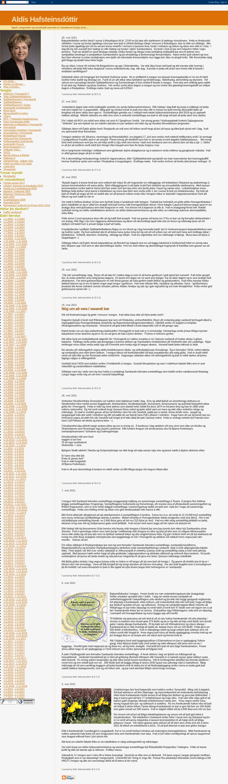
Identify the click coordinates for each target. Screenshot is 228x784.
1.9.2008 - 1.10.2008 (14, 370)
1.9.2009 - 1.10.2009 (14, 403)
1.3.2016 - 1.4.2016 (14, 613)
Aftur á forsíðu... (11, 87)
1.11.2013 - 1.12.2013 (15, 543)
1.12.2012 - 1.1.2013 (14, 512)
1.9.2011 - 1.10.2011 (14, 470)
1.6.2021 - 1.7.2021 (14, 694)
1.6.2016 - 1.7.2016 (14, 622)
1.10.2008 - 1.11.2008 (15, 373)
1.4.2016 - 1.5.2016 (14, 616)
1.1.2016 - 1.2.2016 (14, 608)
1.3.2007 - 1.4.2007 (14, 319)
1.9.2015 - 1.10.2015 (14, 596)
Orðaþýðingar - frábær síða (18, 161)
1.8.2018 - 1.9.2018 (14, 683)
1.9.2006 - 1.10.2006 (14, 303)
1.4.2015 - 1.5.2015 (14, 585)
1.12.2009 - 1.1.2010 (14, 412)
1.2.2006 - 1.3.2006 (14, 283)
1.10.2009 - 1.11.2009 (15, 406)
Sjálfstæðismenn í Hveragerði (19, 99)
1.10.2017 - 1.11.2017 (15, 661)
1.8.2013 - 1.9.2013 (14, 535)
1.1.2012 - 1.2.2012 (14, 482)
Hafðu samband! (12, 212)
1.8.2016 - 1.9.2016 (14, 627)
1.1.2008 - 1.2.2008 (14, 347)
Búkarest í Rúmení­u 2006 (17, 194)
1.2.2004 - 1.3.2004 (14, 222)
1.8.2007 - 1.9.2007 (14, 333)
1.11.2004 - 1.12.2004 (15, 244)
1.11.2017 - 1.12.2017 (15, 663)
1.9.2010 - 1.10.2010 (14, 437)
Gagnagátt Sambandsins (17, 107)
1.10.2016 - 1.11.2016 (15, 633)
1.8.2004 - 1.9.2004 (14, 236)
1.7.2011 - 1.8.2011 (13, 465)
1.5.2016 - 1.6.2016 (14, 619)
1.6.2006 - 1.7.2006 (14, 294)
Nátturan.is (9, 158)
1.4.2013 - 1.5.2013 (14, 524)
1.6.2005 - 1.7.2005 (14, 261)
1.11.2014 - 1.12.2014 (15, 571)
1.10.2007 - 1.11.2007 (15, 339)
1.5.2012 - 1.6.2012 (14, 493)
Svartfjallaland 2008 (14, 199)
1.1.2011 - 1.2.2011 (13, 448)
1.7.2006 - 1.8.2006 (14, 297)
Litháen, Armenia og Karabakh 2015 (23, 185)
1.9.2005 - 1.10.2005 (14, 269)
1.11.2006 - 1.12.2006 (15, 308)
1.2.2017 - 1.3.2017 (14, 644)
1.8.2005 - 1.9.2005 (14, 266)
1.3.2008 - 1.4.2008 (14, 353)
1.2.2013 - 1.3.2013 (14, 518)
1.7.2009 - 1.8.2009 (14, 398)
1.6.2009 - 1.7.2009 (14, 395)
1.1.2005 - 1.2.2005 (14, 249)
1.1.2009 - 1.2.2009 (14, 381)
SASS (6, 152)
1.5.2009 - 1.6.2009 (14, 392)
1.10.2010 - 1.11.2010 (15, 440)
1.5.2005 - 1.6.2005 (14, 258)
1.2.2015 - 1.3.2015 (14, 580)
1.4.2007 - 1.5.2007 (14, 322)
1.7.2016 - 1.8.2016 (14, 624)
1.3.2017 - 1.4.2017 (14, 647)
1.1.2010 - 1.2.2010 (14, 415)
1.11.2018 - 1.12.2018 (15, 686)
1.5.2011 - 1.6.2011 (13, 459)
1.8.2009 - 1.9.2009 (14, 401)
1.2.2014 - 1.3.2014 (14, 552)
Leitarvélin (9, 166)
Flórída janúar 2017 (14, 183)
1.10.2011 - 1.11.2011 (15, 473)
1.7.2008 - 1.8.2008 (14, 364)
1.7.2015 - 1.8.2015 (14, 591)
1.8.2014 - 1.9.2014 (14, 563)
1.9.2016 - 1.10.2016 (14, 630)
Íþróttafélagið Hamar (14, 135)
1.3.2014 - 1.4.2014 (14, 554)
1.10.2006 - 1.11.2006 (15, 305)
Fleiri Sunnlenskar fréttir (16, 121)
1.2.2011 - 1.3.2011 (13, 451)
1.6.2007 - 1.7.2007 (14, 328)
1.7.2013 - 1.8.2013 (14, 532)
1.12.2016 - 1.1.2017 (14, 638)
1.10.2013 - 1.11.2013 (15, 540)
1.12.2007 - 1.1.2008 (14, 345)
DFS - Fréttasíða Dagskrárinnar (20, 119)
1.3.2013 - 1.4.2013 (14, 521)
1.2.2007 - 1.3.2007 (14, 317)
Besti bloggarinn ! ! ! (14, 147)
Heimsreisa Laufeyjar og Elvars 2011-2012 (26, 205)
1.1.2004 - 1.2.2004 (14, 219)
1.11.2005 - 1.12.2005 (15, 275)
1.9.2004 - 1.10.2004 (14, 238)
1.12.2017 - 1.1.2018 (14, 666)
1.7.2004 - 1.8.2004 (14, 233)
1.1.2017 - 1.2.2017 (14, 641)
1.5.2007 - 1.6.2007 (14, 325)
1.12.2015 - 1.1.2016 (14, 605)
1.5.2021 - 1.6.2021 (14, 691)
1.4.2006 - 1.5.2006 (14, 289)
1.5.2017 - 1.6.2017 (14, 649)
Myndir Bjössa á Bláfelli (16, 155)
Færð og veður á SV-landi (17, 163)
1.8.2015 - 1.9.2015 (14, 594)
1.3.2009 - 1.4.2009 (14, 387)
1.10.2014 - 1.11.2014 (15, 568)
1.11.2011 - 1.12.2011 (15, 476)
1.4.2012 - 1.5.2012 (14, 490)
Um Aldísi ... (9, 81)
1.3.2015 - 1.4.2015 (14, 582)
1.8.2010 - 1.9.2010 (14, 434)
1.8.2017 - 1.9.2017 (14, 655)
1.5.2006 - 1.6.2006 (14, 291)
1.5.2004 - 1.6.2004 (14, 227)
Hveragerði (9, 127)
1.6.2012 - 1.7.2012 (14, 496)
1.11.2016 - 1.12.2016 (15, 636)
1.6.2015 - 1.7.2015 (14, 588)
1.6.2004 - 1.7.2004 (14, 230)
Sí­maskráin (9, 169)
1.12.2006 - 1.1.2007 (14, 311)
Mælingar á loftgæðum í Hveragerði (22, 124)
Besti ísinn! (9, 110)
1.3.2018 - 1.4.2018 (14, 675)
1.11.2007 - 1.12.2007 (15, 342)
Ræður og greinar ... (14, 84)
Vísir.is (7, 116)
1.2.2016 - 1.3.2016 (14, 610)
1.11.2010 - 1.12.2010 (15, 442)
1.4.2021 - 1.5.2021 (14, 689)
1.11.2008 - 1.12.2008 (15, 375)
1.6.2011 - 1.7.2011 (13, 462)
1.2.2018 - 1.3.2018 (14, 672)
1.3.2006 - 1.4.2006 (14, 286)
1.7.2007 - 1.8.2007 (14, 331)
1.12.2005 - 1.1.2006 (14, 277)
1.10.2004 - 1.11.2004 (15, 241)
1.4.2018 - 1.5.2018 (14, 677)
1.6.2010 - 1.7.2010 (14, 429)
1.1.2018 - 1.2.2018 (14, 669)
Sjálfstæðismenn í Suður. (17, 105)
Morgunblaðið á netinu (15, 113)
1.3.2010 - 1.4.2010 (14, 420)
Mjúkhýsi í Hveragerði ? (16, 93)
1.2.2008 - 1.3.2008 (14, 350)
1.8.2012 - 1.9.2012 (14, 501)
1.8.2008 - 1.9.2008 (14, 367)
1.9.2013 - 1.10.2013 (14, 538)
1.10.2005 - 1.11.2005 (15, 272)
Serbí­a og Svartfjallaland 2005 (20, 188)
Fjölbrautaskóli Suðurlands (18, 141)
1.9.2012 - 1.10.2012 (14, 504)
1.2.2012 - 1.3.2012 (14, 484)
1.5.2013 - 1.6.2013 (14, 526)
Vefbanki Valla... (12, 149)
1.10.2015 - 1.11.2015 (15, 599)
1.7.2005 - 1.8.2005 (14, 263)
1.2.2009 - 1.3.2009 (14, 384)
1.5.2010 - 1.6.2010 (14, 426)
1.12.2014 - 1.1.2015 (14, 574)
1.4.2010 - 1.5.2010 (14, 423)
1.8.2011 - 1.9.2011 (13, 468)
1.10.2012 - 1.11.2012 (15, 507)
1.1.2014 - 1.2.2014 (14, 549)
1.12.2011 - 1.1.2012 (14, 479)
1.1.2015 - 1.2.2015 (14, 577)
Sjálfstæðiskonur (12, 102)
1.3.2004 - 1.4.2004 (14, 224)
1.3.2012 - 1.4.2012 (14, 487)
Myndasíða (9, 176)
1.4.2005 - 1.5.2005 (14, 255)
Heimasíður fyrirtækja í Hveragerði (22, 130)
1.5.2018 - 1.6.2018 (14, 680)
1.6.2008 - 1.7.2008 (14, 361)
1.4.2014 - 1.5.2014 (14, 557)
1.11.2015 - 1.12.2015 (15, 602)
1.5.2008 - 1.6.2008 (14, 359)
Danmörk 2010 (11, 202)
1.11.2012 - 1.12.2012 (15, 510)
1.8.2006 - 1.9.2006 (14, 300)
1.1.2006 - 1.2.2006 (14, 280)
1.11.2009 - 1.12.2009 (15, 409)
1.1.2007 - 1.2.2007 (14, 314)
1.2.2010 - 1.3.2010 (14, 417)
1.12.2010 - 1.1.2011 (14, 445)
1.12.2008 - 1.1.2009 (14, 378)
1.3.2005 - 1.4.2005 (14, 252)
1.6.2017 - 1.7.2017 (14, 652)
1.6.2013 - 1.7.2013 (14, 529)
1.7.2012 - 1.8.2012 (14, 498)
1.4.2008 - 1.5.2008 (14, 356)
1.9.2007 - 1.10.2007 (14, 336)
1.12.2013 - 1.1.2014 (14, 546)
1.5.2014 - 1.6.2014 (14, 560)
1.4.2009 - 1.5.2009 (14, 389)
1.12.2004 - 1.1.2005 (14, 247)
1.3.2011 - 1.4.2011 (13, 454)
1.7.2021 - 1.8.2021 (14, 697)
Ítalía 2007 (9, 197)
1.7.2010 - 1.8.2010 (14, 431)
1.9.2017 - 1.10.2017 (14, 658)
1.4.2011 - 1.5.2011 (13, 456)
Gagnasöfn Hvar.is (13, 144)
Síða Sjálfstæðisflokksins (17, 96)
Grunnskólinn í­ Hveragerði (17, 133)
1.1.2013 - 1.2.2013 (14, 515)
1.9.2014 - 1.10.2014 (14, 566)
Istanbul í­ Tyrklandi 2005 (16, 191)
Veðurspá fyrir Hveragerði (17, 138)
